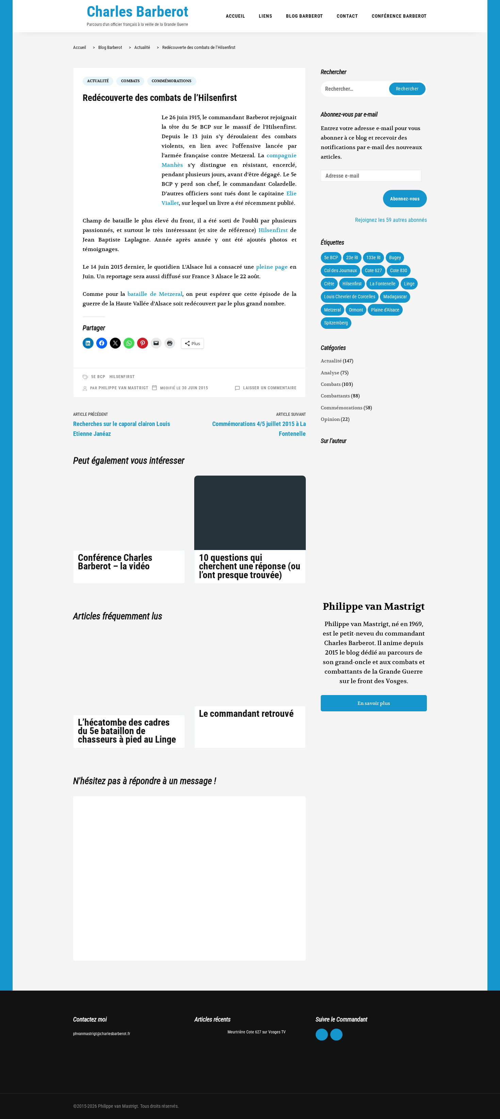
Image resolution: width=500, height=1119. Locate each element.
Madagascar (395, 296)
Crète (329, 283)
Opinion (330, 419)
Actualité (98, 81)
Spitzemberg (336, 322)
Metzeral (332, 310)
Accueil (235, 16)
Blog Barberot (304, 16)
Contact (347, 16)
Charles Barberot (137, 11)
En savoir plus (373, 703)
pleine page (272, 267)
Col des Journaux (340, 270)
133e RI (373, 257)
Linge (409, 283)
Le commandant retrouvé (246, 713)
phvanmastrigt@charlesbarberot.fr (101, 1033)
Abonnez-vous (404, 198)
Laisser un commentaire (270, 388)
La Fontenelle (383, 283)
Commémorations (171, 81)
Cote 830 (398, 270)
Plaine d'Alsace (385, 310)
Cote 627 (373, 270)
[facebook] (322, 1035)
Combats (130, 81)
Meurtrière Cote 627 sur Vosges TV (257, 1032)
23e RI (352, 257)
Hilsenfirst (274, 230)
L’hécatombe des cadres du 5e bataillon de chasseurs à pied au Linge (127, 731)
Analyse (330, 373)
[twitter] (336, 1035)
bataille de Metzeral (155, 294)
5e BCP (98, 376)
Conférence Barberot (399, 16)
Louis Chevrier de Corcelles (349, 296)
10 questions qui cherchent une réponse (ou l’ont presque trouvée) (249, 566)
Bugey (395, 257)
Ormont (356, 310)
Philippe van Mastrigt (124, 388)
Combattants (335, 396)
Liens (265, 16)
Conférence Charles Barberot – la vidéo (115, 562)
